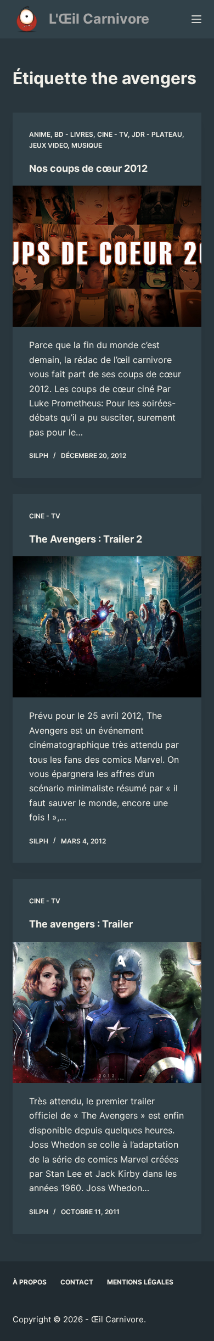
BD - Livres (73, 134)
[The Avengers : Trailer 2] (107, 626)
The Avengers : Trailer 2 (85, 539)
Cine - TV (112, 134)
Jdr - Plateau (157, 134)
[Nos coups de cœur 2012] (107, 256)
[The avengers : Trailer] (107, 1012)
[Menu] (196, 19)
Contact (76, 1282)
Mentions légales (140, 1282)
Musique (86, 145)
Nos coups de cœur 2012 (88, 168)
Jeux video (48, 145)
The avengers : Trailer (81, 924)
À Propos (30, 1282)
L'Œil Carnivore (99, 18)
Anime (39, 134)
